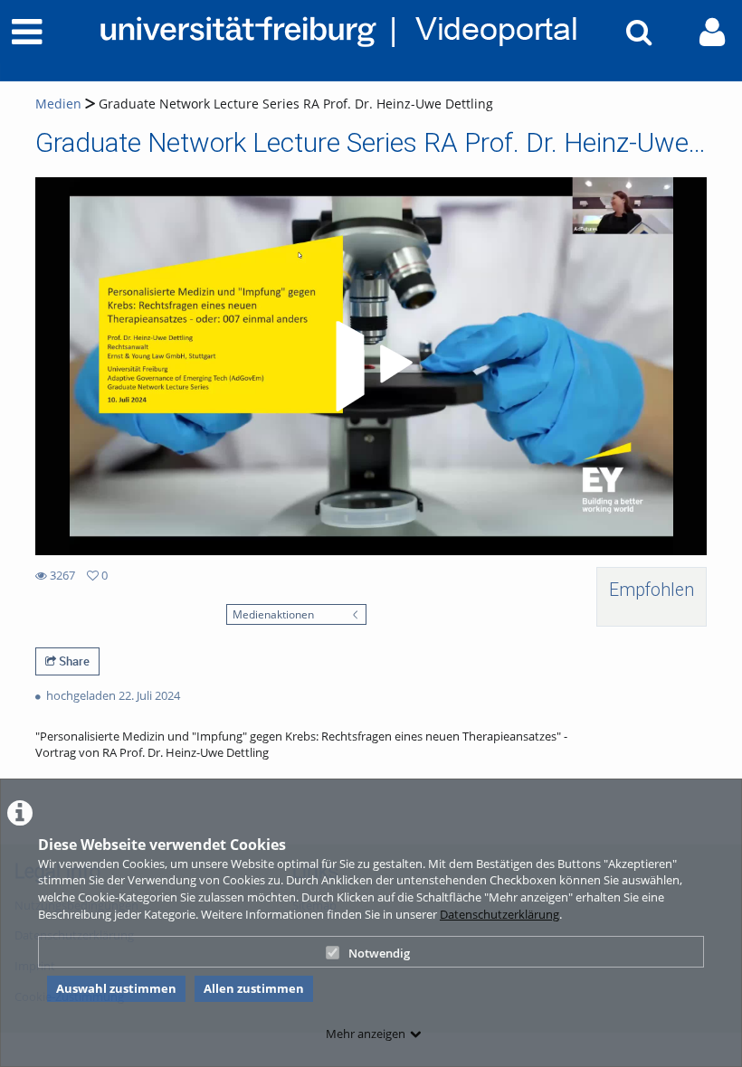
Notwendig (379, 953)
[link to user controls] (712, 32)
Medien (58, 103)
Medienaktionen (273, 614)
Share (73, 661)
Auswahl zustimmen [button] (116, 988)
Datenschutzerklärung (499, 914)
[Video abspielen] (371, 366)
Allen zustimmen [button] (254, 988)
